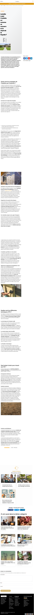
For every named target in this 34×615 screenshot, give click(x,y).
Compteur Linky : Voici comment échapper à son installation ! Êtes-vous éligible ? (8, 562)
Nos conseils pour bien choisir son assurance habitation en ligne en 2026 (8, 501)
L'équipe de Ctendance (16, 471)
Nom (1, 582)
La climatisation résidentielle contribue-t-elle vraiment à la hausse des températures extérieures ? (24, 562)
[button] (32, 1)
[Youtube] (29, 58)
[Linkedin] (31, 58)
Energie (4, 5)
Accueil (2, 5)
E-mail (1, 586)
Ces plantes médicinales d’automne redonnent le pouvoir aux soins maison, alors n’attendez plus (23, 527)
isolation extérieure (8, 190)
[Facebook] (24, 58)
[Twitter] (27, 58)
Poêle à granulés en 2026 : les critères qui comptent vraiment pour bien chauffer (7, 527)
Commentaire (2, 574)
